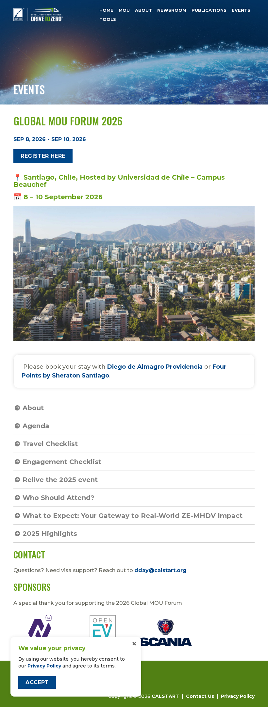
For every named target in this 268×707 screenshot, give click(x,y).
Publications (209, 10)
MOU (124, 10)
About (143, 10)
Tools (107, 19)
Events (241, 10)
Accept (36, 682)
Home (106, 10)
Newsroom (171, 10)
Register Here (43, 156)
